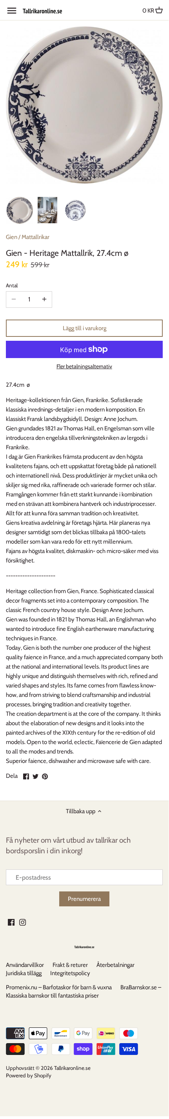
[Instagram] (22, 922)
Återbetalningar (115, 964)
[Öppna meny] (12, 11)
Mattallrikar (35, 237)
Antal (12, 285)
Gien (11, 237)
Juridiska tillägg (24, 973)
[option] (19, 210)
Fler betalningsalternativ (84, 366)
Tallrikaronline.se (72, 1068)
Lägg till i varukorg (84, 328)
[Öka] (44, 299)
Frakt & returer (70, 964)
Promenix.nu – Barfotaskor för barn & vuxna (59, 987)
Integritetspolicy (70, 973)
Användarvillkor (25, 964)
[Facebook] (11, 922)
